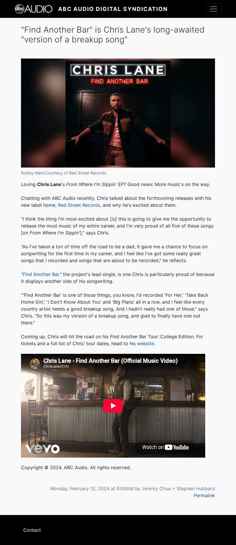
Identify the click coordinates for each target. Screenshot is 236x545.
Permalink (204, 495)
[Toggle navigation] (213, 9)
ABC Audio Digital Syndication (113, 8)
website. (146, 343)
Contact (32, 530)
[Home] (36, 9)
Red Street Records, (79, 205)
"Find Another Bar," (41, 274)
